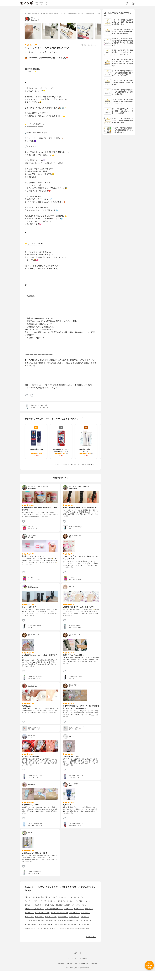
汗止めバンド (39, 905)
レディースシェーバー (83, 905)
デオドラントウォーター (83, 901)
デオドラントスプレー (32, 901)
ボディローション (51, 917)
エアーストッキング (44, 928)
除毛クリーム (68, 909)
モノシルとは (83, 958)
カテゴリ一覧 (72, 958)
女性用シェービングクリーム (34, 909)
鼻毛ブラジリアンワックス (59, 913)
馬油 (40, 924)
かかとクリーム (80, 928)
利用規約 (69, 963)
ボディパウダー (63, 917)
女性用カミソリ (69, 905)
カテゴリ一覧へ (91, 937)
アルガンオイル (86, 920)
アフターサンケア (73, 897)
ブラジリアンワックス (42, 913)
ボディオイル (85, 913)
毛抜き (52, 905)
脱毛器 (47, 905)
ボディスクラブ (48, 924)
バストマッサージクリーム (71, 920)
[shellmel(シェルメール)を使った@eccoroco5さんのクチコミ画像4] (85, 31)
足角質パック (69, 928)
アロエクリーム (74, 917)
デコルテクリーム (39, 920)
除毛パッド (89, 909)
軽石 (87, 928)
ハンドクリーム (84, 924)
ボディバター (39, 917)
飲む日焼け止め (38, 897)
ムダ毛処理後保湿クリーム (54, 909)
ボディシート (29, 905)
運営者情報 (61, 963)
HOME (77, 953)
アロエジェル (85, 917)
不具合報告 (93, 963)
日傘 (82, 897)
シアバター (28, 920)
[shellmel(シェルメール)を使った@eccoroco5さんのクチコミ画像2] (50, 31)
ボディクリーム (74, 913)
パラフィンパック (58, 928)
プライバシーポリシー (81, 963)
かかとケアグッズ (31, 928)
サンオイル (62, 897)
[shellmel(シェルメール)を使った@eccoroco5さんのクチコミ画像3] (68, 31)
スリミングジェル (60, 924)
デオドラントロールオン (66, 901)
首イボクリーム (73, 924)
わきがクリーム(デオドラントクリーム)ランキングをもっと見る (75, 464)
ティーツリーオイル (31, 924)
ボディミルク (29, 917)
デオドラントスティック (49, 901)
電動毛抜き (59, 905)
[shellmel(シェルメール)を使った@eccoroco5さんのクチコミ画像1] (33, 31)
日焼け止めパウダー (51, 897)
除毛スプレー (29, 913)
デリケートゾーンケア (53, 920)
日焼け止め (28, 897)
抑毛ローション (79, 909)
